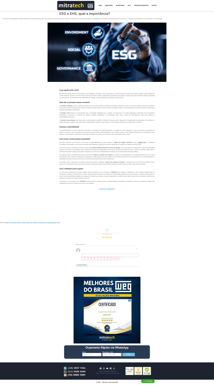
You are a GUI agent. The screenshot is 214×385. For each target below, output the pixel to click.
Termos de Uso (100, 378)
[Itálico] (86, 263)
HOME (100, 5)
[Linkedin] (110, 373)
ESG (58, 227)
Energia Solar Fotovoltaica (29, 227)
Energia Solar (16, 227)
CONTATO (154, 5)
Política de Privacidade (112, 378)
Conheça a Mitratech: (107, 189)
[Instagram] (103, 373)
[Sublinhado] (89, 263)
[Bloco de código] (105, 263)
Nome (84, 357)
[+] (118, 263)
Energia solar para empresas (47, 227)
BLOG (129, 5)
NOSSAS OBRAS (120, 5)
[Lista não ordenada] (99, 263)
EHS (9, 227)
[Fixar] (92, 263)
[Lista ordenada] (96, 263)
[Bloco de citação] (102, 263)
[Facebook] (100, 373)
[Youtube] (107, 373)
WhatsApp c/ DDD (107, 357)
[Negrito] (83, 263)
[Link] (109, 263)
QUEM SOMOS (109, 5)
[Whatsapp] (114, 373)
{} (112, 263)
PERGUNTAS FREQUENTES (141, 5)
